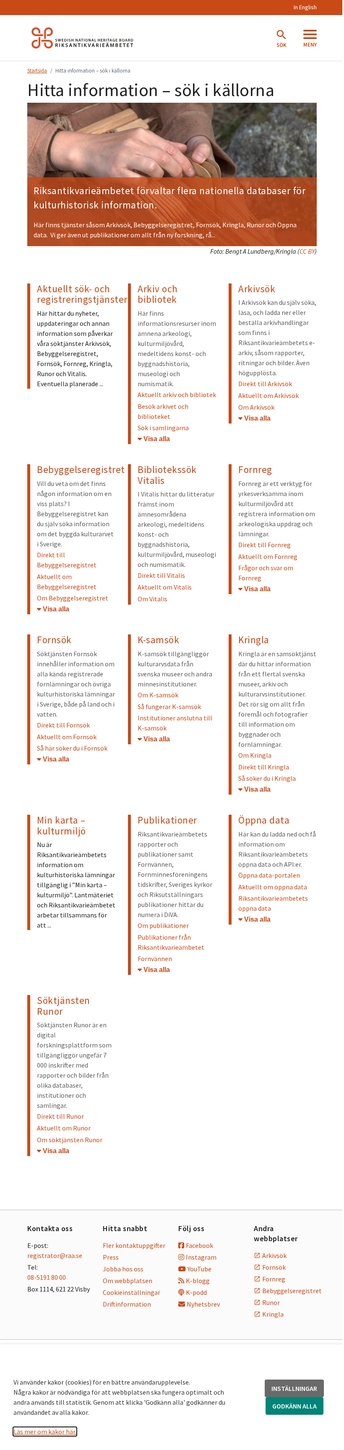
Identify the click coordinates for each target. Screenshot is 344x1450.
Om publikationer (163, 925)
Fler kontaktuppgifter (134, 1245)
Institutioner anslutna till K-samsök (175, 723)
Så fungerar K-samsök (169, 706)
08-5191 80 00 (46, 1277)
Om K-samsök (158, 695)
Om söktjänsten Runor (69, 1140)
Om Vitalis (152, 599)
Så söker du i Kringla (267, 778)
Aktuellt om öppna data (272, 887)
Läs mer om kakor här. (44, 1431)
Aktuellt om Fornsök (66, 737)
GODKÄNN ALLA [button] (294, 1406)
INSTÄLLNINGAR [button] (294, 1388)
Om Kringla (254, 755)
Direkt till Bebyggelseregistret (66, 560)
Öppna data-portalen (269, 875)
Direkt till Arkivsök (265, 383)
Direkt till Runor (60, 1116)
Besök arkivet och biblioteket (163, 411)
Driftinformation (127, 1304)
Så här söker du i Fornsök (72, 748)
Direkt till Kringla (263, 767)
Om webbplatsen (127, 1280)
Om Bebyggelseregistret (72, 598)
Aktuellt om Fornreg (267, 556)
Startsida (37, 70)
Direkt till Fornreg (264, 545)
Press (111, 1257)
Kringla (233, 225)
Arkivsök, (119, 225)
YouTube (199, 1269)
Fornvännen (155, 958)
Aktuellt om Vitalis (165, 587)
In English (305, 7)
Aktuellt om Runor (64, 1128)
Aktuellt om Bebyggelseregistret (66, 581)
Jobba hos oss (123, 1269)
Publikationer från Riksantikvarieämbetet (171, 942)
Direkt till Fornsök (63, 725)
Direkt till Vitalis (161, 575)
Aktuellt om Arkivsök (268, 395)
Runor (255, 225)
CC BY (307, 251)
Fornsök (207, 225)
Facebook (199, 1245)
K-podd (196, 1292)
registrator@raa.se (54, 1255)
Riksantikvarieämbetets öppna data (273, 903)
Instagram (201, 1257)
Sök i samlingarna (163, 428)
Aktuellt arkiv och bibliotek (177, 394)
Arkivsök (274, 1255)
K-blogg (198, 1280)
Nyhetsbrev (203, 1304)
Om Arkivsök (256, 407)
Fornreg (273, 1279)
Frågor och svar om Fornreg (265, 573)
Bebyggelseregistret (163, 225)
